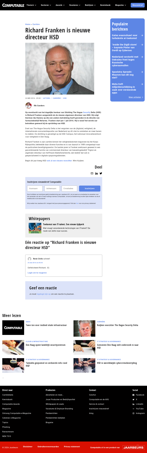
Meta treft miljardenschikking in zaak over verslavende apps (124, 88)
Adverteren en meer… (55, 395)
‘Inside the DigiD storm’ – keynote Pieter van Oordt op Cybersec (124, 47)
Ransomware (8, 432)
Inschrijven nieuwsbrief (99, 409)
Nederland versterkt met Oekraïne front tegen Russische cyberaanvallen (125, 61)
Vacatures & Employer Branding (59, 409)
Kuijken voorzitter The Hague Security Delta (117, 325)
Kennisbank (7, 399)
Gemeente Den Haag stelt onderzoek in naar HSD (118, 346)
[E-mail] (92, 173)
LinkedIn (139, 404)
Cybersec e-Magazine (11, 418)
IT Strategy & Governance (109, 341)
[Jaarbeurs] (132, 447)
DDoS (28, 322)
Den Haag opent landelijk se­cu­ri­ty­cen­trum (45, 344)
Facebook (140, 395)
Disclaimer (27, 447)
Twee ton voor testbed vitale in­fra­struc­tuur (46, 325)
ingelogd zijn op (44, 294)
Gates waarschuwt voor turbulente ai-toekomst (124, 37)
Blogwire (49, 422)
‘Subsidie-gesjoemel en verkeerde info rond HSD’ (46, 364)
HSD (65, 98)
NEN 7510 (6, 436)
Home (27, 24)
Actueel (47, 98)
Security (86, 112)
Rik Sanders (39, 106)
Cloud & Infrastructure (37, 341)
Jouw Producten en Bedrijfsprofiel (60, 399)
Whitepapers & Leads (55, 404)
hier (77, 203)
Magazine (6, 409)
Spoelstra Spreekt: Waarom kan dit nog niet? (122, 74)
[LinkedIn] (96, 173)
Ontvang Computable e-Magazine (16, 413)
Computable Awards (11, 404)
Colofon (92, 395)
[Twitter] (100, 173)
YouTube (140, 409)
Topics (5, 422)
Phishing (6, 427)
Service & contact (96, 404)
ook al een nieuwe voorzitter (59, 161)
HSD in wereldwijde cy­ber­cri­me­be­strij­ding (117, 362)
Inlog (91, 413)
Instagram (140, 413)
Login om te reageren (37, 273)
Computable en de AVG (99, 399)
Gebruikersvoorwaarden (48, 447)
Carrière (36, 24)
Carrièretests (7, 395)
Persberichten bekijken (55, 418)
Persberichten (52, 413)
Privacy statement (72, 447)
